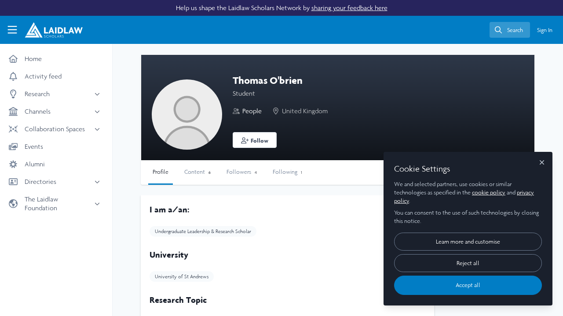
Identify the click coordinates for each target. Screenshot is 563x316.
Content (197, 172)
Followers (242, 172)
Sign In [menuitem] (544, 30)
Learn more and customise (468, 241)
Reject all (468, 263)
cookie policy (488, 192)
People (252, 111)
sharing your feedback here (349, 8)
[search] (510, 30)
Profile (160, 172)
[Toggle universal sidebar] (12, 30)
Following (287, 172)
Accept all (468, 285)
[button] (255, 140)
